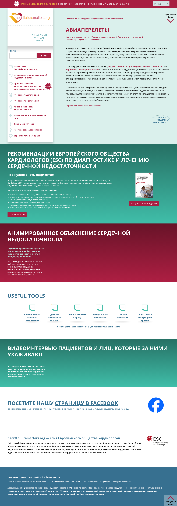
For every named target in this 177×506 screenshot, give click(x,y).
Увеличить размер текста (77, 37)
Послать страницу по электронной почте (83, 39)
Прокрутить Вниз (170, 15)
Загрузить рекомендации (144, 203)
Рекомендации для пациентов (39, 3)
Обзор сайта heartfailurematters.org (25, 67)
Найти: (12, 51)
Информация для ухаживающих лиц (30, 116)
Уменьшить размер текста (103, 37)
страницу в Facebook (86, 403)
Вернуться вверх (170, 502)
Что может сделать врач (26, 95)
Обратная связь (52, 477)
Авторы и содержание (123, 481)
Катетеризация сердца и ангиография (159, 118)
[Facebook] (156, 405)
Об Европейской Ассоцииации (96, 481)
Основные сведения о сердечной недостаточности (30, 76)
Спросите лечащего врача (27, 136)
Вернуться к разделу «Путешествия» (83, 105)
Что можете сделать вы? (26, 101)
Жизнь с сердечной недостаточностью (23, 108)
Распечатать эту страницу (129, 37)
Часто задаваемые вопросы (28, 130)
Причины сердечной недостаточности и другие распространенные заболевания (32, 86)
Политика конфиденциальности (66, 481)
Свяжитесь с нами (17, 477)
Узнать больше (17, 214)
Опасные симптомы (24, 124)
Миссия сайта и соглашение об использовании (28, 481)
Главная (69, 18)
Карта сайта (35, 477)
